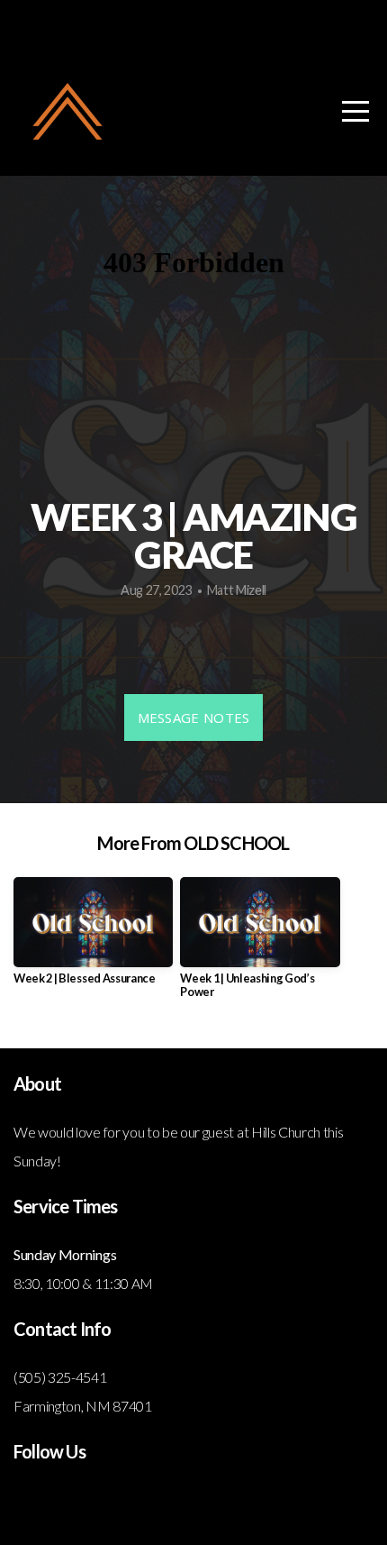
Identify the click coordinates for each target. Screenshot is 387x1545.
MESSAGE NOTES (194, 718)
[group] (93, 938)
